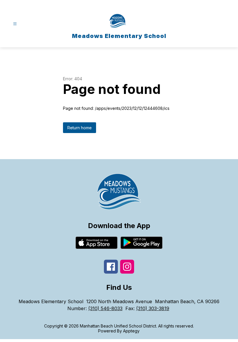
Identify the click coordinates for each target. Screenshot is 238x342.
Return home (79, 127)
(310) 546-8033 (105, 308)
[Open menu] (15, 24)
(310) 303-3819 (152, 308)
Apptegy (131, 330)
